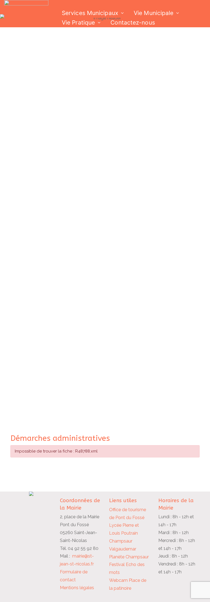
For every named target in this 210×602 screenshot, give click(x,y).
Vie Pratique (78, 22)
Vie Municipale (153, 13)
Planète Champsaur (129, 556)
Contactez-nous (132, 22)
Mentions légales (77, 587)
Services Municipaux (90, 13)
